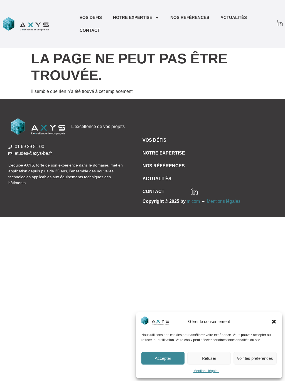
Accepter (163, 358)
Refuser (209, 358)
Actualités (233, 17)
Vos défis (91, 17)
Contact (90, 30)
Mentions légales (206, 371)
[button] (274, 321)
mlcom (193, 201)
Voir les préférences (255, 358)
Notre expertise (132, 17)
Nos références (189, 17)
